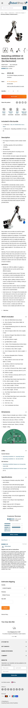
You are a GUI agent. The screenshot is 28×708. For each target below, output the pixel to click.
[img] (4, 544)
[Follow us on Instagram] (8, 689)
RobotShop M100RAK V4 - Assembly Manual (13, 456)
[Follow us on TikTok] (17, 689)
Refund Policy (4, 614)
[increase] (17, 91)
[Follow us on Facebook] (2, 689)
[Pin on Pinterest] (20, 102)
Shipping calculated (17, 75)
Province (3, 591)
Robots (6, 12)
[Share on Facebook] (17, 102)
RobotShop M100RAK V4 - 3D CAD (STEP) (13, 458)
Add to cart (14, 96)
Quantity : (3, 91)
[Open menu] (2, 3)
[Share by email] (25, 102)
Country (3, 584)
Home (2, 12)
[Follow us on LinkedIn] (20, 689)
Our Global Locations (5, 682)
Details (4, 114)
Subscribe (14, 675)
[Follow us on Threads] (22, 689)
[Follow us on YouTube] (14, 689)
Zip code (3, 598)
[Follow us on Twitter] (5, 689)
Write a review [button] (14, 534)
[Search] (25, 8)
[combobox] (12, 8)
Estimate (5, 607)
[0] (25, 3)
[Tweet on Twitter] (23, 102)
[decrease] (8, 91)
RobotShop (4, 64)
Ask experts (17, 114)
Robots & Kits (11, 12)
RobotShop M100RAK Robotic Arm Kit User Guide (14, 468)
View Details (10, 114)
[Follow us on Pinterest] (11, 689)
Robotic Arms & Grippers (20, 12)
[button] (27, 50)
